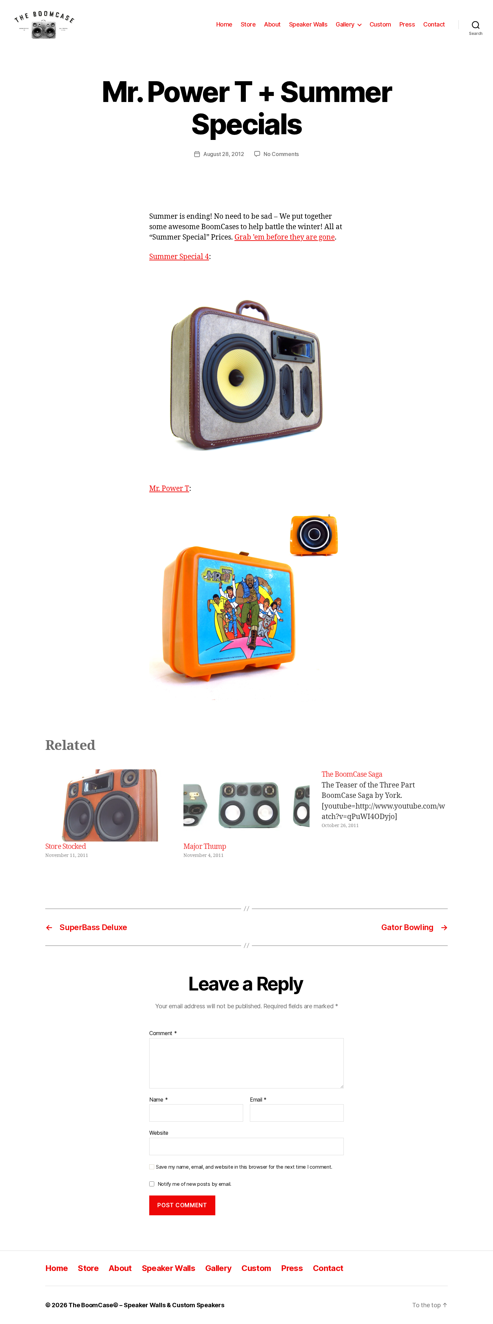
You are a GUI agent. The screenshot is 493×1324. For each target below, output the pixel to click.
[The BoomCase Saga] (385, 814)
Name (158, 1100)
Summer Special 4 (179, 256)
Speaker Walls (308, 24)
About (272, 24)
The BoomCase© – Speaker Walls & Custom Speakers (146, 1305)
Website (158, 1132)
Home (224, 24)
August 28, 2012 (223, 154)
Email (258, 1100)
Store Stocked (65, 846)
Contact (434, 24)
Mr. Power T (169, 488)
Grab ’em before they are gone (284, 237)
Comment (163, 1033)
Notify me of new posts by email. (194, 1184)
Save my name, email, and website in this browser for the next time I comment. (244, 1167)
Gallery (345, 24)
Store (248, 24)
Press (407, 24)
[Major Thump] (246, 805)
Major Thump (204, 846)
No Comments (281, 154)
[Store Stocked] (108, 805)
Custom (380, 24)
